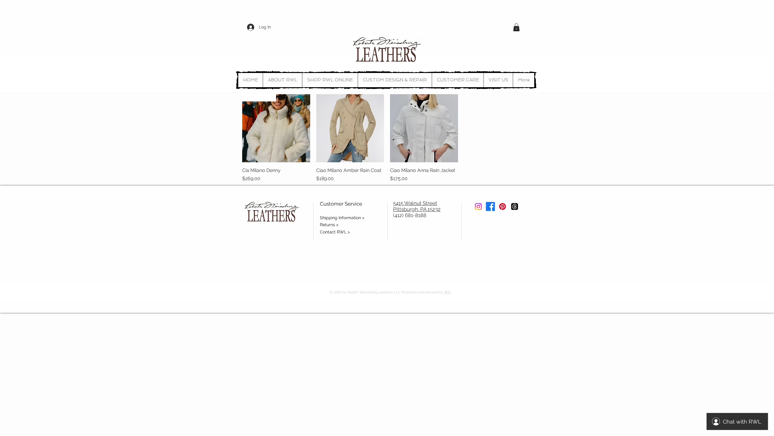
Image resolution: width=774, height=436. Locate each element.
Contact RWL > (335, 232)
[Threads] (514, 206)
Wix (447, 292)
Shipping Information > (342, 217)
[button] (516, 27)
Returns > (329, 224)
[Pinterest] (502, 206)
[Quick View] (350, 128)
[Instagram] (478, 206)
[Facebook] (490, 206)
